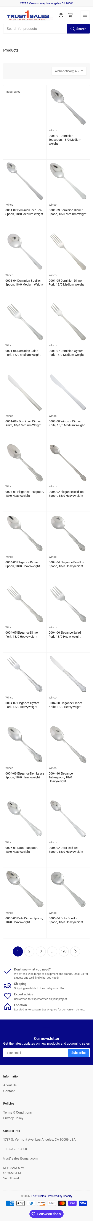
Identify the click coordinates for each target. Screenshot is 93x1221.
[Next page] (75, 951)
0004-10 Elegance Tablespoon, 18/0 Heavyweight (61, 777)
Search (81, 29)
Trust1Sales (12, 91)
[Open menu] (85, 15)
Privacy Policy (13, 1118)
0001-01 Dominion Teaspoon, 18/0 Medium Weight (65, 139)
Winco (52, 130)
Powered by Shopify (60, 1196)
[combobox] (46, 29)
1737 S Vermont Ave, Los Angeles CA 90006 (46, 3)
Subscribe (78, 1053)
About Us (10, 1085)
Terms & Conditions (17, 1112)
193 (64, 951)
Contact (9, 1091)
